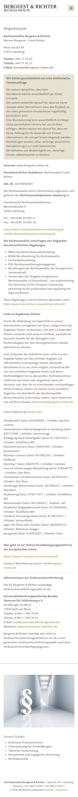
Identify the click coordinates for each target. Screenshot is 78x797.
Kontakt (48, 789)
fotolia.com (34, 412)
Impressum (62, 789)
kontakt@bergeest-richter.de (33, 67)
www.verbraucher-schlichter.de (37, 626)
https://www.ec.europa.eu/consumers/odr (31, 556)
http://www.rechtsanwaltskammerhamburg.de (34, 229)
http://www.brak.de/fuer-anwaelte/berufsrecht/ (34, 304)
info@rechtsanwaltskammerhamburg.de (30, 233)
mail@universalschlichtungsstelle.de (36, 622)
